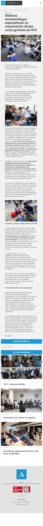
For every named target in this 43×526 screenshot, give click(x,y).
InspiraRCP (9, 336)
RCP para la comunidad (21, 10)
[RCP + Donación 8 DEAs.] (21, 367)
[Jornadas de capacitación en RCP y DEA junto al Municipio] (21, 433)
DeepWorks (21, 510)
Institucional (11, 10)
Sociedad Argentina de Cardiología (17, 236)
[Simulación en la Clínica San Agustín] (21, 400)
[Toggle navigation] (40, 3)
